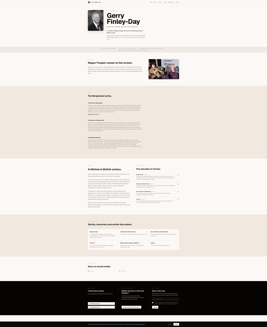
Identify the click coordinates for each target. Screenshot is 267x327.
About (164, 2)
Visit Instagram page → (94, 307)
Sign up (155, 307)
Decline (169, 324)
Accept (176, 324)
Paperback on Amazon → (93, 114)
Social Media (171, 2)
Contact (177, 2)
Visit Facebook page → (94, 303)
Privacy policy (141, 324)
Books (160, 2)
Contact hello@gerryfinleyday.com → (131, 307)
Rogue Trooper (153, 2)
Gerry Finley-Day (96, 2)
